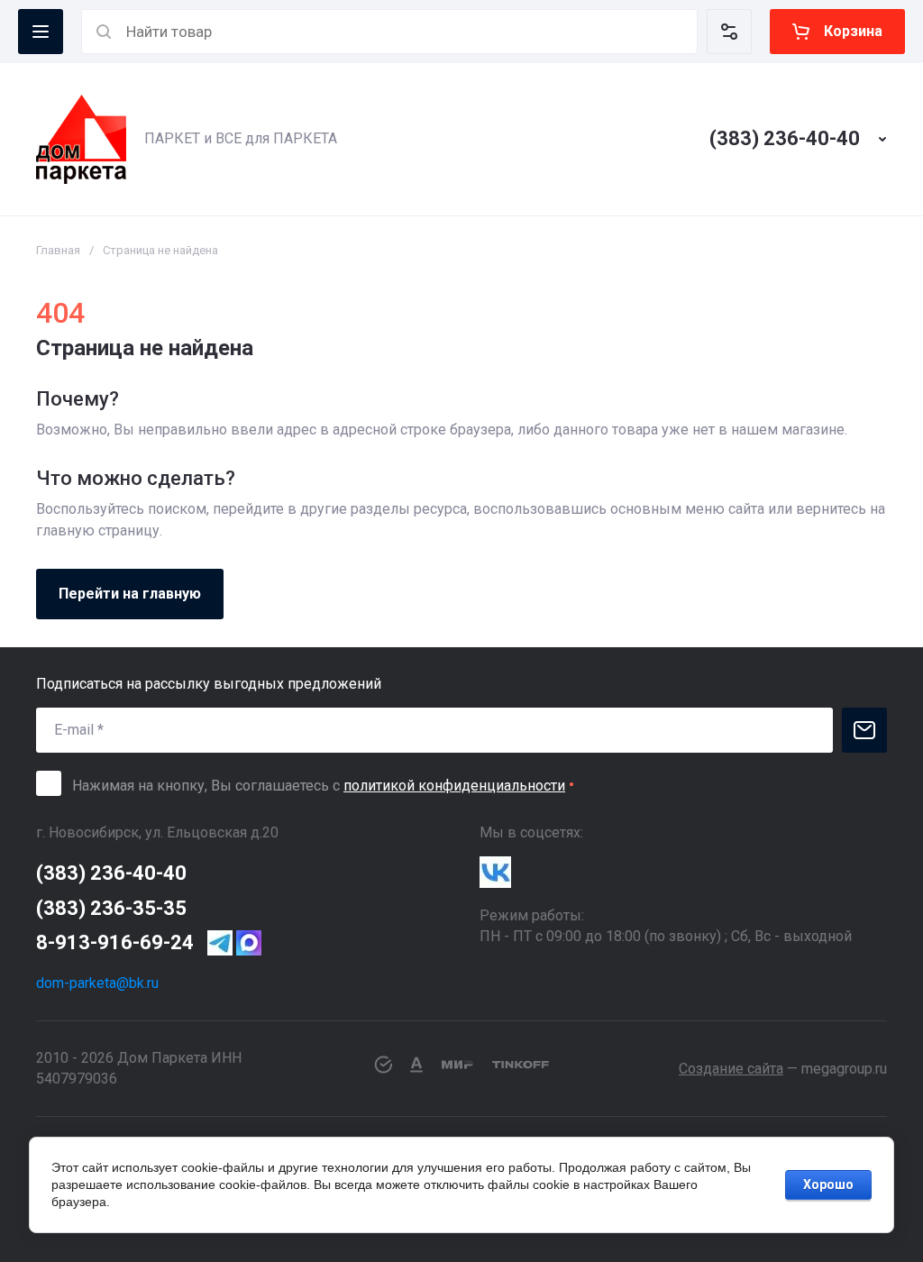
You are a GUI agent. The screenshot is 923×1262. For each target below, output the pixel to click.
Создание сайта (731, 1068)
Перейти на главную (130, 593)
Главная (58, 250)
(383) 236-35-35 (111, 908)
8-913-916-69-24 (115, 942)
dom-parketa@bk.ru (97, 983)
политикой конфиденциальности (454, 785)
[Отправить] (864, 730)
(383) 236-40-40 (784, 138)
